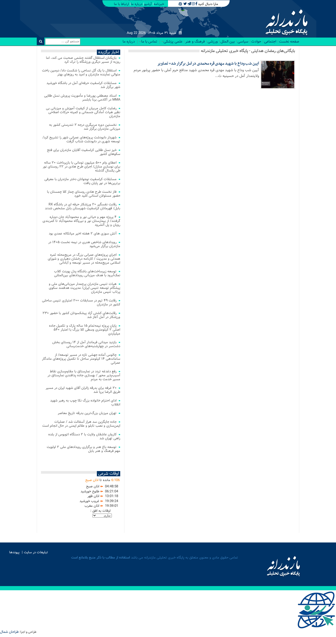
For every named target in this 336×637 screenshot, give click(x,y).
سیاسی (243, 41)
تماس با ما (149, 41)
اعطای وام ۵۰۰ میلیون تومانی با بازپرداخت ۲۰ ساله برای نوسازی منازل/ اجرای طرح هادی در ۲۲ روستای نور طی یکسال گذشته (81, 166)
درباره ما (136, 4)
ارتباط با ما (121, 4)
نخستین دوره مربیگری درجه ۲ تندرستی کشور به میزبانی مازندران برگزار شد (84, 127)
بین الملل (227, 41)
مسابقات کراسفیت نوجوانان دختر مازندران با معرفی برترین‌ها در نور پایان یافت (82, 181)
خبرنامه (159, 4)
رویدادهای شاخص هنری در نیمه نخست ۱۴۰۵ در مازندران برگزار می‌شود (84, 244)
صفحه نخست (289, 41)
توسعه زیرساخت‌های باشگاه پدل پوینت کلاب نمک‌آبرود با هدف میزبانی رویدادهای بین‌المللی (87, 273)
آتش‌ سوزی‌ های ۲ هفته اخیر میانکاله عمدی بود (83, 233)
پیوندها (14, 552)
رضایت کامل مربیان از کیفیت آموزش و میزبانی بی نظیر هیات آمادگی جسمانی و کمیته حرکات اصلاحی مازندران (83, 112)
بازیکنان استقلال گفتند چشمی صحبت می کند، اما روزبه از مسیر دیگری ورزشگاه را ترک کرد (83, 60)
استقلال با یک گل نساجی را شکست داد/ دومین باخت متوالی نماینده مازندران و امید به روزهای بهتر (81, 72)
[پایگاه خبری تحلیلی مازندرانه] (286, 23)
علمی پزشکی (173, 41)
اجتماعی (270, 41)
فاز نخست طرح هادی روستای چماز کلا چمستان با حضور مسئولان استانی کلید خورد (83, 194)
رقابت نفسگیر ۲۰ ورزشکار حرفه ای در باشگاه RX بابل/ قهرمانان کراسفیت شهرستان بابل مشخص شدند (82, 206)
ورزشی (213, 41)
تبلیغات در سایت (36, 552)
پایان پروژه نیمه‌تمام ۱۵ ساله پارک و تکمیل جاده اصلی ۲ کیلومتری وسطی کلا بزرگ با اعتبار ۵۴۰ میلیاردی (84, 329)
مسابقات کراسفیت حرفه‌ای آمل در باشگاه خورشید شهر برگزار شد (83, 85)
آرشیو (148, 4)
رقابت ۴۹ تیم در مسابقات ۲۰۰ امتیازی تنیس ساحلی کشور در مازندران (81, 302)
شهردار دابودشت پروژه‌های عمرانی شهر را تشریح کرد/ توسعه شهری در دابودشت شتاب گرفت (81, 139)
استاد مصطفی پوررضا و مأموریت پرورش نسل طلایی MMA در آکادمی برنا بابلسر (82, 97)
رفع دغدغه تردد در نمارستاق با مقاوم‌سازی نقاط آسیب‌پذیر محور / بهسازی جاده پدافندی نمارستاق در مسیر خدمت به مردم (84, 375)
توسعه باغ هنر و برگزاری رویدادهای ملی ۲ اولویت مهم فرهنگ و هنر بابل (83, 449)
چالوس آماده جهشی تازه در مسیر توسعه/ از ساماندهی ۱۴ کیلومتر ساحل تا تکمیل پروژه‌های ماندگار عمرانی (81, 359)
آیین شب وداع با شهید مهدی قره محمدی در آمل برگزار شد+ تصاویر (208, 63)
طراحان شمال (9, 632)
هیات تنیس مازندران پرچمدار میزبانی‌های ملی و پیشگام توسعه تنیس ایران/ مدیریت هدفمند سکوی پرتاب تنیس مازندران (84, 288)
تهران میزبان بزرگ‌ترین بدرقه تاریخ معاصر (87, 413)
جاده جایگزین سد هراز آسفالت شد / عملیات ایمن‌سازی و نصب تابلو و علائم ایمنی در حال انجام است (81, 424)
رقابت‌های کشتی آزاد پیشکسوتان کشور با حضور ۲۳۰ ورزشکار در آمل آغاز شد (81, 315)
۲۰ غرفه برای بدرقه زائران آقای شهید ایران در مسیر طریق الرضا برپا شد (83, 390)
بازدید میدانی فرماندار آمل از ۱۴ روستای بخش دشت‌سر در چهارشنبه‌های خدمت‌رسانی (86, 344)
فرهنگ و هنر (195, 41)
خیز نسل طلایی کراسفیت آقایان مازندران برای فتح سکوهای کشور (83, 152)
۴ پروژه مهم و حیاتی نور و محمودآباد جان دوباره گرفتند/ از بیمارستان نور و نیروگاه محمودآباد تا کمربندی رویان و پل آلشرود (81, 221)
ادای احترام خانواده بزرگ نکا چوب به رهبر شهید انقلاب (85, 402)
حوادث (256, 41)
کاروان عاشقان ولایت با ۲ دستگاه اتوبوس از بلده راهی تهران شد (84, 436)
